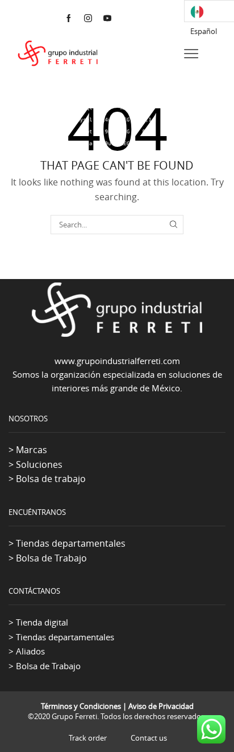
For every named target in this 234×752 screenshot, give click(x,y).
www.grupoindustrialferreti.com (117, 360)
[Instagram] (88, 18)
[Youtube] (107, 18)
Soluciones (39, 464)
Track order (88, 738)
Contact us (149, 738)
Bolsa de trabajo (51, 478)
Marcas (31, 449)
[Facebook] (69, 18)
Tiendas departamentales (71, 543)
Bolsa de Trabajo (51, 558)
